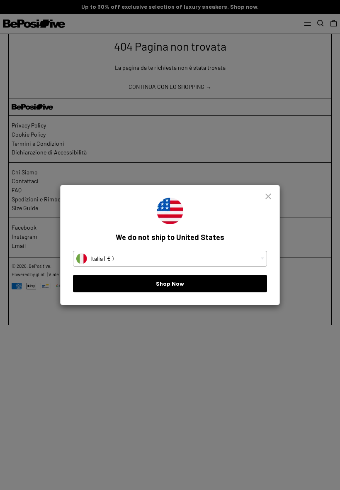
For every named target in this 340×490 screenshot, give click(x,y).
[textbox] (170, 259)
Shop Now (170, 283)
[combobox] (170, 259)
